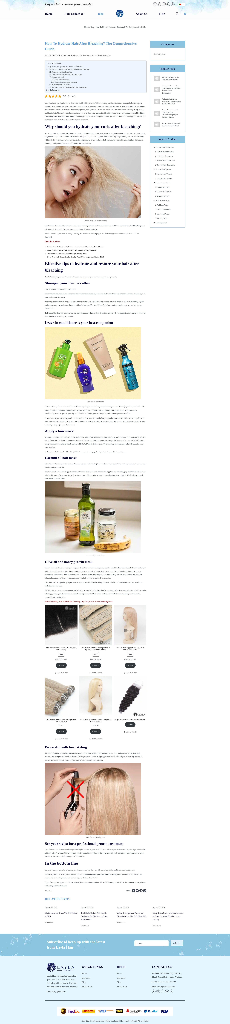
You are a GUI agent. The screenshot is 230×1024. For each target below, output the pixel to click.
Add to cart (61, 665)
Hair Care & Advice (70, 55)
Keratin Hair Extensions (166, 161)
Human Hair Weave (163, 183)
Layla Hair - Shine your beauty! (69, 4)
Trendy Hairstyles (104, 55)
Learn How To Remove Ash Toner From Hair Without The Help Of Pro (75, 247)
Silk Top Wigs (162, 218)
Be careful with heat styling (61, 85)
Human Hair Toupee (164, 178)
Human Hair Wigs (162, 201)
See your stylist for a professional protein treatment (69, 87)
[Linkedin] (141, 890)
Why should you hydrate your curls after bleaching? (66, 66)
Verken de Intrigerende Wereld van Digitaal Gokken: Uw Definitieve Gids (171, 101)
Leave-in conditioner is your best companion (67, 74)
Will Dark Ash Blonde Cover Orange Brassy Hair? (67, 253)
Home (86, 27)
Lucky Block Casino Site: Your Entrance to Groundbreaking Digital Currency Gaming (168, 916)
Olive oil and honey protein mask (66, 82)
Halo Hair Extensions (165, 156)
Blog (92, 27)
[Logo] (119, 13)
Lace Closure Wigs (164, 209)
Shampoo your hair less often (62, 72)
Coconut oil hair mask (62, 80)
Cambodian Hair (163, 187)
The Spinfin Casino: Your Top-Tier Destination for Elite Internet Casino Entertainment (94, 916)
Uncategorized (161, 223)
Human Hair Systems (164, 169)
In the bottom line (54, 90)
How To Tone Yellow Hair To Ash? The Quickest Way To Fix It (72, 250)
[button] (61, 672)
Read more (130, 724)
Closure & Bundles (164, 192)
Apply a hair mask (58, 77)
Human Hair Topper (164, 174)
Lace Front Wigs (163, 214)
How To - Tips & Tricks (87, 55)
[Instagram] (144, 890)
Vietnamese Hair (163, 196)
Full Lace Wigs (162, 205)
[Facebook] (133, 890)
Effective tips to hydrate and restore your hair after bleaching (68, 69)
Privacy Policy (143, 1021)
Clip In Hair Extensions (165, 152)
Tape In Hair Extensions (166, 165)
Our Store (86, 978)
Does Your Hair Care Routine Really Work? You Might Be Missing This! (75, 257)
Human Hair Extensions (165, 147)
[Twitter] (137, 890)
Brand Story (87, 986)
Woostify (134, 1021)
